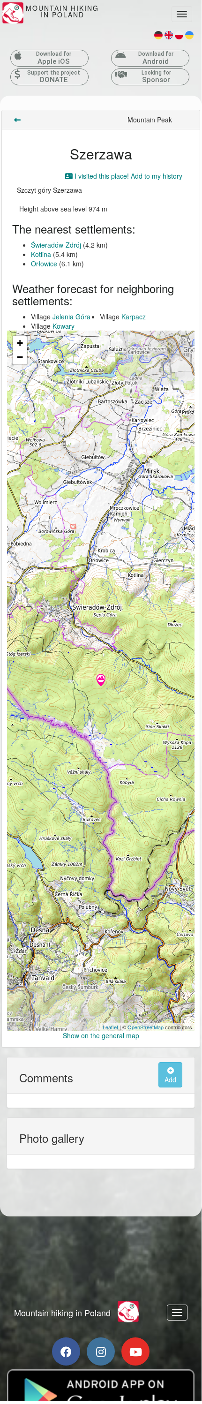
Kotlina (41, 254)
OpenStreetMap (145, 1027)
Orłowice (44, 263)
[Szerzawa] (100, 681)
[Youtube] (135, 1351)
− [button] (20, 357)
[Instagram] (101, 1351)
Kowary (63, 326)
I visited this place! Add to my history (127, 176)
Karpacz (133, 316)
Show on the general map (101, 1035)
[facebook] (66, 1351)
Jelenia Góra (71, 316)
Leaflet (110, 1027)
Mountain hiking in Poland (62, 1312)
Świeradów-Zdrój (56, 244)
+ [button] (20, 343)
